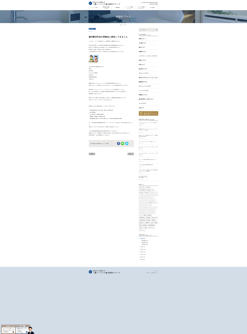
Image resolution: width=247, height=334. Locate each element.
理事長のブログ (143, 94)
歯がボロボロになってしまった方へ (148, 77)
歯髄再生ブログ (143, 81)
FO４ (153, 190)
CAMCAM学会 (142, 190)
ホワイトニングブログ (145, 86)
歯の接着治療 (142, 220)
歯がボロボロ (154, 217)
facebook (118, 143)
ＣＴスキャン (142, 230)
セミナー (141, 202)
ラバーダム (152, 212)
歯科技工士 (142, 222)
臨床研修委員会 (151, 225)
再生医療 (149, 215)
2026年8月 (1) (145, 240)
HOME (121, 24)
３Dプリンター (151, 227)
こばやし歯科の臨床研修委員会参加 (146, 164)
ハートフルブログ (144, 90)
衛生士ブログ (142, 60)
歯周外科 (154, 220)
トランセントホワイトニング (145, 207)
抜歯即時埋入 (142, 217)
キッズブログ (142, 103)
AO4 (143, 187)
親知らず (141, 227)
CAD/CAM (148, 187)
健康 (145, 215)
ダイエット (155, 202)
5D (140, 187)
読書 (146, 227)
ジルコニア (152, 200)
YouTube (146, 192)
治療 (152, 222)
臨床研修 (145, 225)
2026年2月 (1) (145, 244)
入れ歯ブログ (142, 43)
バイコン (154, 207)
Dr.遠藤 (148, 190)
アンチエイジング (153, 192)
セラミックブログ (144, 73)
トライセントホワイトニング (145, 205)
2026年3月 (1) (145, 242)
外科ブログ (142, 64)
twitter (126, 143)
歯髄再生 (147, 222)
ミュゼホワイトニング (144, 212)
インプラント (142, 195)
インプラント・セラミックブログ (148, 56)
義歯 (140, 225)
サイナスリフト (150, 197)
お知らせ (141, 107)
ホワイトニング (143, 210)
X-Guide (141, 192)
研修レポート (142, 38)
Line (122, 143)
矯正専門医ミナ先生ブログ (146, 99)
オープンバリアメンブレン (152, 195)
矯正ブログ (142, 47)
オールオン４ (142, 197)
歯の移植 (148, 220)
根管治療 (148, 217)
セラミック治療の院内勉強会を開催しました (148, 159)
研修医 (156, 222)
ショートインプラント (144, 200)
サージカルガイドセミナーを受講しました (147, 141)
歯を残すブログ (143, 69)
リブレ (141, 215)
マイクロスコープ (151, 210)
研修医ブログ (93, 28)
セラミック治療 (148, 202)
